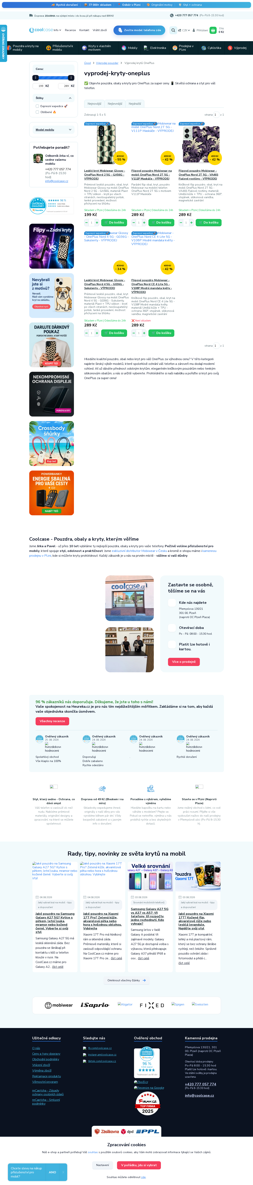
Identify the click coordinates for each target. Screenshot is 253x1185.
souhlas (93, 1152)
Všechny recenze (52, 721)
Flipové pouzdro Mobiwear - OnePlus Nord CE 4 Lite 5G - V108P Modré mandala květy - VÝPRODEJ (151, 286)
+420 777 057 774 (186, 15)
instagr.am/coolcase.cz (102, 1055)
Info (56, 30)
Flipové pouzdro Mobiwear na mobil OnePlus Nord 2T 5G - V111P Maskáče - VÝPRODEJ (151, 175)
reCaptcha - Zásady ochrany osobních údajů (48, 1092)
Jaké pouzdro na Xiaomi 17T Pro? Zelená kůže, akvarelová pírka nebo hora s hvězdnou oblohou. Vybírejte (102, 921)
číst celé (57, 967)
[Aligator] (125, 1005)
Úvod (87, 63)
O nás (36, 1048)
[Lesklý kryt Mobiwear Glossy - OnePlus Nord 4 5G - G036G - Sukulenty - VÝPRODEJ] (106, 253)
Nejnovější (94, 104)
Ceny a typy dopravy (46, 1054)
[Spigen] (178, 1005)
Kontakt (84, 30)
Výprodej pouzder (107, 63)
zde (143, 1177)
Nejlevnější (115, 104)
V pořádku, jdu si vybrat (139, 1165)
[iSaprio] (95, 1005)
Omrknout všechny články (124, 980)
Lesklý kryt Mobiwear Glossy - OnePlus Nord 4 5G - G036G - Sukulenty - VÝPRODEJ (104, 284)
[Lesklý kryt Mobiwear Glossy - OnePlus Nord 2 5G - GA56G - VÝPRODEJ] (106, 144)
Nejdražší (135, 104)
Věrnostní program (45, 1082)
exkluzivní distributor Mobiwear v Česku (139, 551)
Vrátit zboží (100, 30)
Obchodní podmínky (45, 1059)
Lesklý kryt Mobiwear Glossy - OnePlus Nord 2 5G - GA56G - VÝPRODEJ (104, 175)
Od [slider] (35, 78)
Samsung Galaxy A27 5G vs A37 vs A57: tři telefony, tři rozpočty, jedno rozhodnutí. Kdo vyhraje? (149, 916)
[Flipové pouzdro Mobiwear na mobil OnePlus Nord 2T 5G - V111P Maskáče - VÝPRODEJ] (154, 144)
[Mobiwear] (58, 1005)
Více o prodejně (184, 662)
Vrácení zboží (41, 1065)
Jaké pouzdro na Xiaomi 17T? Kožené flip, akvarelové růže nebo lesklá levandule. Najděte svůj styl (196, 921)
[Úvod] (41, 30)
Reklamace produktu (46, 1076)
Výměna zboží (41, 1070)
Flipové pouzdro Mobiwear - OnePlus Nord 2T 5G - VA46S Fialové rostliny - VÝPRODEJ (198, 175)
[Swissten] (200, 1005)
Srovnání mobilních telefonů (148, 902)
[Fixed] (152, 1005)
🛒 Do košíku (114, 222)
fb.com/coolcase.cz (100, 1048)
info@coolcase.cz (56, 181)
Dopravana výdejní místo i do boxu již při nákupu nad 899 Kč (74, 15)
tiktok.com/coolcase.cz (102, 1061)
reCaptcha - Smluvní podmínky (46, 1102)
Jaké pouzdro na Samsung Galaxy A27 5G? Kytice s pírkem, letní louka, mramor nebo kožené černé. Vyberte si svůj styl (55, 923)
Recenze (70, 30)
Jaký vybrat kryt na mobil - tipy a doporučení (55, 905)
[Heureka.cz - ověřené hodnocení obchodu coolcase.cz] (51, 205)
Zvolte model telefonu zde (142, 30)
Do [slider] (71, 78)
